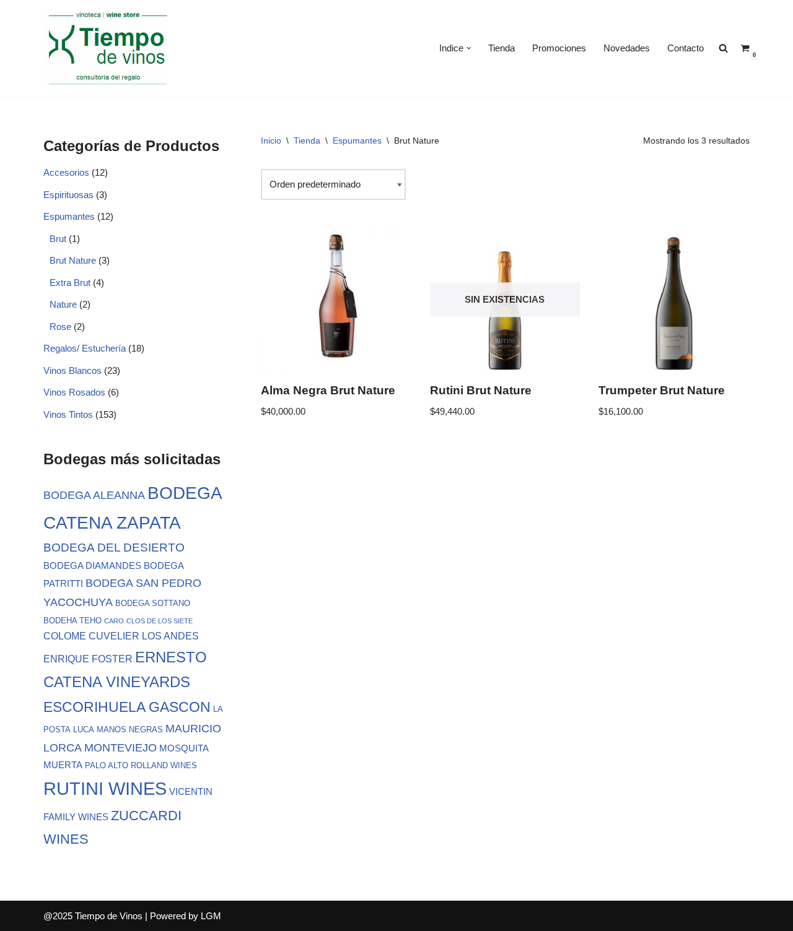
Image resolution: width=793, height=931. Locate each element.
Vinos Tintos (68, 414)
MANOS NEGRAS (130, 729)
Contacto (685, 48)
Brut (58, 238)
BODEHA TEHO (72, 620)
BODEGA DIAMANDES (92, 566)
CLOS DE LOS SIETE (159, 621)
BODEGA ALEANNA (94, 495)
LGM (211, 916)
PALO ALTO (106, 765)
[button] (469, 48)
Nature (63, 304)
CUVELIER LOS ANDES (144, 635)
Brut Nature (73, 260)
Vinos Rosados (74, 392)
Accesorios (66, 172)
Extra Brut (70, 282)
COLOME (64, 635)
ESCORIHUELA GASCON (127, 707)
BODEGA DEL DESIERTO (114, 547)
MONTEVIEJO (120, 748)
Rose (60, 326)
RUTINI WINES (105, 788)
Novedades (626, 48)
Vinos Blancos (72, 370)
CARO (114, 621)
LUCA (83, 729)
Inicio (271, 140)
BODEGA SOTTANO (152, 603)
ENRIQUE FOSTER (88, 658)
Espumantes (69, 216)
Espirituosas (68, 194)
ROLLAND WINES (164, 765)
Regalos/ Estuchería (84, 348)
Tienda (501, 48)
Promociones (559, 48)
